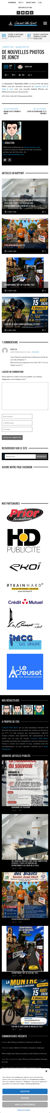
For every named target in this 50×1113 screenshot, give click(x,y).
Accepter (25, 1091)
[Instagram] (23, 13)
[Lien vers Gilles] (39, 710)
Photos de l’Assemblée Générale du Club (25, 1067)
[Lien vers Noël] (7, 710)
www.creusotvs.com (32, 147)
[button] (46, 1071)
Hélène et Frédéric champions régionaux (29, 1048)
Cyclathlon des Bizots (21, 919)
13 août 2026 (11, 212)
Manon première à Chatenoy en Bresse (26, 1042)
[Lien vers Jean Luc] (28, 710)
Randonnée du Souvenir (21, 807)
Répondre (35, 352)
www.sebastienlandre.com (13, 154)
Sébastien (28, 66)
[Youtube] (31, 13)
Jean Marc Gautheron (10, 1059)
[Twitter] (27, 13)
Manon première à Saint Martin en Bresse (31, 1053)
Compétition (7, 47)
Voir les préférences (25, 1104)
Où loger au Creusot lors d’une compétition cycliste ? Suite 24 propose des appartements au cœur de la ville (29, 863)
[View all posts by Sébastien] (20, 66)
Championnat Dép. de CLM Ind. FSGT (25, 972)
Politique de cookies (23, 1110)
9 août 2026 (11, 330)
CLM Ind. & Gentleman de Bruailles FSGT (15, 35)
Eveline (4, 1042)
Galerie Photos (22, 47)
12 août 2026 (11, 291)
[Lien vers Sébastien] (17, 710)
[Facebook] (18, 13)
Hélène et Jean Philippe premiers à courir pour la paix (41, 36)
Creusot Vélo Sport (10, 728)
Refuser (25, 1098)
